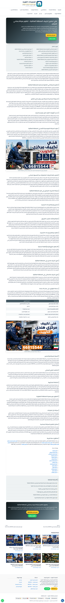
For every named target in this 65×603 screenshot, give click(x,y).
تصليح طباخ (54, 467)
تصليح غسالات (53, 444)
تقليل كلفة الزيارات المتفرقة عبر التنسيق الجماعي (47, 57)
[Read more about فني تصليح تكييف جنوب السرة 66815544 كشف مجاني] (50, 558)
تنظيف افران (54, 466)
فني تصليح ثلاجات (53, 464)
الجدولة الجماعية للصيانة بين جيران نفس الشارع (47, 51)
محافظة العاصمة (52, 10)
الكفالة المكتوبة (28, 57)
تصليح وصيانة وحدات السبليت (51, 61)
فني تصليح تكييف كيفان (12, 441)
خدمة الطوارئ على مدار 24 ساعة (25, 51)
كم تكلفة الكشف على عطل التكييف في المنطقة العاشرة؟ (45, 495)
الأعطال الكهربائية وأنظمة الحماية (50, 67)
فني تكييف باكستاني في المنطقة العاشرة (23, 49)
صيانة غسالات (54, 459)
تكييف (58, 549)
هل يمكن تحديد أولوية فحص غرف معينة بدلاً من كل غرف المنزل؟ (44, 486)
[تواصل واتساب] (2, 600)
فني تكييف (54, 450)
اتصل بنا (35, 13)
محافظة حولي (43, 10)
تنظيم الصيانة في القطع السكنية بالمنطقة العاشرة (46, 49)
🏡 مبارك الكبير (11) (33, 598)
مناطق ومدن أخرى (48, 13)
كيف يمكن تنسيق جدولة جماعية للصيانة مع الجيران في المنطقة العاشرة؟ (42, 483)
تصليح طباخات (24, 444)
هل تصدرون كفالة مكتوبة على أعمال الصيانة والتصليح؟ (45, 498)
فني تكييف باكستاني (52, 454)
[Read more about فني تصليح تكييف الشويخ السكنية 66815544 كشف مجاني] (32, 558)
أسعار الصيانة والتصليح (27, 53)
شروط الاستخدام (19, 586)
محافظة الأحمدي (14, 10)
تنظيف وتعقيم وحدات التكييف (51, 65)
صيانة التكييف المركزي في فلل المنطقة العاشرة (47, 59)
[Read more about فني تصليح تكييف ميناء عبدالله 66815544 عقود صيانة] (14, 540)
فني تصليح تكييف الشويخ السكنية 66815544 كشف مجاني (33, 565)
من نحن (40, 13)
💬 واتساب (47, 588)
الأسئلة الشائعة (28, 67)
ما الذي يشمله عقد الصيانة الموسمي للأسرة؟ (47, 489)
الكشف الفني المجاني (27, 55)
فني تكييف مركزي (53, 452)
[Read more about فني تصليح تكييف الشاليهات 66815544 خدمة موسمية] (14, 558)
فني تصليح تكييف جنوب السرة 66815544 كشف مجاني (52, 565)
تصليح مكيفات (54, 455)
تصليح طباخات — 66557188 (33, 586)
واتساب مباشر (52, 39)
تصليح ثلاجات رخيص (53, 460)
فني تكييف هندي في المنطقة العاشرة (49, 69)
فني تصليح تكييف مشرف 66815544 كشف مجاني (33, 546)
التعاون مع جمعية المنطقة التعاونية (24, 59)
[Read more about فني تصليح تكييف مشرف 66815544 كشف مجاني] (32, 539)
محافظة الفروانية (34, 10)
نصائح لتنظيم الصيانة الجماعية (25, 63)
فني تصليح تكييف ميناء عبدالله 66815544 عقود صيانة (16, 548)
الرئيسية (59, 10)
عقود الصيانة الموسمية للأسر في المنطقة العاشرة (47, 55)
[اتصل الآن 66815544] (62, 600)
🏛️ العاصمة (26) (54, 598)
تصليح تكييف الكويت (34, 580)
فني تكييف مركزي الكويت (47, 442)
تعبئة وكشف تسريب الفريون (51, 63)
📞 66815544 (54, 588)
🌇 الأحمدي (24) (25, 598)
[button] (48, 10)
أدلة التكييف (29, 13)
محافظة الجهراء (58, 13)
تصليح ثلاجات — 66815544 (33, 582)
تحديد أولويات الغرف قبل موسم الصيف (49, 53)
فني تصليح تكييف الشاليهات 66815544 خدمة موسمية (16, 565)
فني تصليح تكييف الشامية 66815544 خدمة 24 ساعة (51, 546)
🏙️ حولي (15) (47, 598)
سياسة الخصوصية (18, 584)
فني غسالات (54, 462)
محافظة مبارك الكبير (24, 10)
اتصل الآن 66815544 (51, 35)
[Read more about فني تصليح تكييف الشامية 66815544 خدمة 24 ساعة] (50, 539)
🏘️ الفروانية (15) (41, 598)
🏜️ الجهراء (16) (18, 598)
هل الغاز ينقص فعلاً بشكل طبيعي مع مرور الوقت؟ (47, 492)
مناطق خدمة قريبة (28, 65)
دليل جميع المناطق (34, 589)
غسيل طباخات (54, 472)
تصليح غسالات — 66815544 (33, 584)
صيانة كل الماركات (28, 61)
